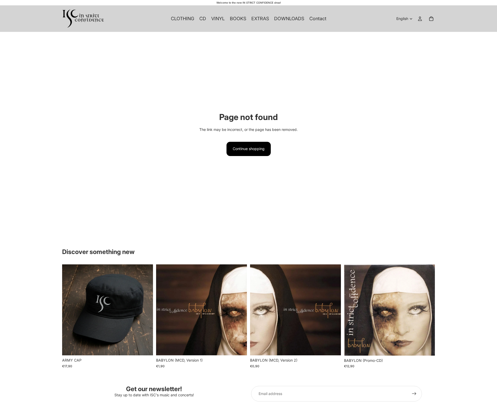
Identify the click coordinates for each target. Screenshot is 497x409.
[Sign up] (414, 393)
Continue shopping (249, 148)
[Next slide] (145, 310)
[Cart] (431, 18)
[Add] (145, 347)
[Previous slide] (70, 310)
